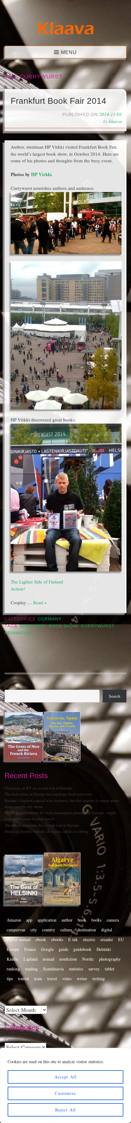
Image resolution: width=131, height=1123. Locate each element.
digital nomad (18, 939)
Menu (69, 52)
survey (94, 969)
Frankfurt (19, 633)
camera (113, 920)
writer (82, 978)
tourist (23, 978)
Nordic (88, 959)
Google (47, 949)
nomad (48, 959)
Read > (40, 602)
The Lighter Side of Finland (37, 582)
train (38, 978)
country (48, 930)
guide (63, 949)
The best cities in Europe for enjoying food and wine (48, 794)
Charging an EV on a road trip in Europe (39, 788)
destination (86, 930)
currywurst (98, 626)
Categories (14, 1039)
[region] (65, 1085)
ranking (13, 969)
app (29, 920)
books (96, 920)
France (30, 949)
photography (110, 959)
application (46, 920)
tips (10, 978)
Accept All (65, 1077)
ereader (107, 939)
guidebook (82, 949)
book (82, 920)
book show (63, 626)
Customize (65, 1093)
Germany (50, 619)
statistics (76, 969)
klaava (115, 121)
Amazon (14, 920)
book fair (33, 626)
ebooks (57, 939)
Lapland (30, 959)
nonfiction (68, 959)
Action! (18, 589)
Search (10, 686)
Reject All (65, 1110)
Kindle (12, 959)
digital (106, 930)
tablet (109, 969)
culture (66, 930)
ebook (41, 939)
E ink (73, 939)
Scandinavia (53, 969)
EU (121, 939)
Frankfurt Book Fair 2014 (58, 101)
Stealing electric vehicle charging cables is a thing (46, 831)
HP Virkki (41, 174)
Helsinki (104, 949)
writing (98, 978)
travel (52, 978)
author (67, 920)
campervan (16, 930)
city (33, 930)
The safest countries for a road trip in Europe (42, 825)
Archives (12, 1002)
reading (31, 969)
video (67, 978)
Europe (13, 949)
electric (89, 939)
